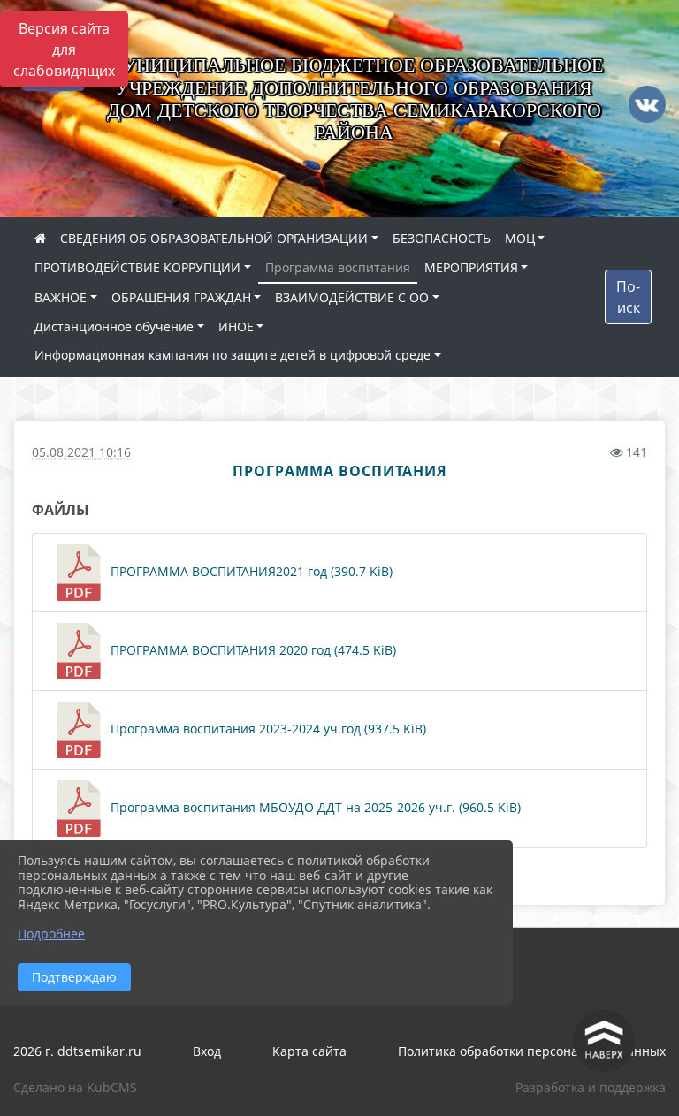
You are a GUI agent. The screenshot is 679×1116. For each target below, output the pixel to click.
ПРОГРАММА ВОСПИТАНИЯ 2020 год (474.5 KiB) (251, 650)
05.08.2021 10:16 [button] (81, 452)
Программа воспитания (337, 267)
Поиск (628, 297)
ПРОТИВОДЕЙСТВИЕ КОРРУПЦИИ (137, 267)
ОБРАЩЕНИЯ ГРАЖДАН (181, 297)
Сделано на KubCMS (75, 1087)
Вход (207, 1051)
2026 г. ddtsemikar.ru (77, 1051)
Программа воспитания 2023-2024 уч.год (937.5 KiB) (266, 728)
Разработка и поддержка (590, 1087)
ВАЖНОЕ (60, 297)
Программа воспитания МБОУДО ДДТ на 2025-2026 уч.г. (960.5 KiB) (314, 807)
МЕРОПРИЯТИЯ (471, 267)
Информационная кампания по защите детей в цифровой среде (232, 354)
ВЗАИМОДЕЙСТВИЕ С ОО (352, 297)
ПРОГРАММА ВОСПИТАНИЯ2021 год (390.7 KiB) (250, 571)
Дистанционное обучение (114, 326)
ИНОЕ (236, 326)
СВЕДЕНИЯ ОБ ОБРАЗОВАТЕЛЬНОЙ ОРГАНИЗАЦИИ (214, 238)
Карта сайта (309, 1051)
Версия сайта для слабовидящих (64, 49)
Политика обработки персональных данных (532, 1051)
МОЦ (520, 238)
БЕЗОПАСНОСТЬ (442, 238)
